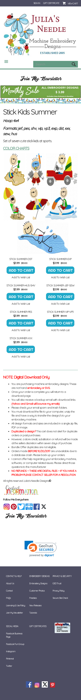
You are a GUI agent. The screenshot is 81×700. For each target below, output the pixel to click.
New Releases (35, 605)
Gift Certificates (37, 626)
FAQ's (8, 597)
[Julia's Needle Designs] (40, 34)
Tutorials (33, 612)
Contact (9, 590)
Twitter (9, 665)
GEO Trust (57, 583)
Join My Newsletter (14, 612)
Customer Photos (36, 590)
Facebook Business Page (14, 635)
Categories (4, 61)
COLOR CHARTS (16, 148)
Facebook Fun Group (15, 644)
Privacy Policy (58, 590)
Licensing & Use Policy (15, 605)
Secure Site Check (60, 597)
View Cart (73, 3)
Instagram (10, 651)
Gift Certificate (51, 3)
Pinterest (10, 658)
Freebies (33, 597)
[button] (40, 548)
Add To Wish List (21, 277)
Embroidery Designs (38, 583)
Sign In (36, 3)
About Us (10, 583)
